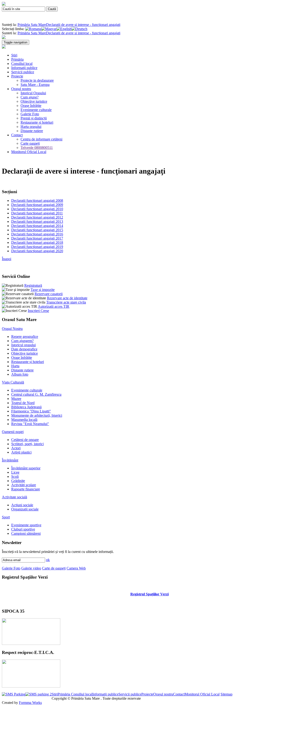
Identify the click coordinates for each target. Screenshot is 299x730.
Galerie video (31, 568)
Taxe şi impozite (43, 290)
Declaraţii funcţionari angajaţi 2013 (37, 222)
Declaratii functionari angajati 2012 (37, 217)
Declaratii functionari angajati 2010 (37, 209)
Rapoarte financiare (25, 489)
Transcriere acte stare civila (66, 302)
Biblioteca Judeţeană (26, 407)
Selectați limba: (13, 29)
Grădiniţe (18, 481)
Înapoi (6, 259)
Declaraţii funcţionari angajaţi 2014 (37, 226)
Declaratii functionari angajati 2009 (37, 205)
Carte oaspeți (30, 143)
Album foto (19, 374)
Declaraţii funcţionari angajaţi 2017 (37, 238)
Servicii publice (22, 72)
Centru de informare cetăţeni (41, 139)
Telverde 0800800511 (37, 148)
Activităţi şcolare (23, 485)
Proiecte (17, 76)
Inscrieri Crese (38, 311)
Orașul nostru (21, 89)
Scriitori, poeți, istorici (27, 444)
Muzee (16, 399)
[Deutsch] (79, 29)
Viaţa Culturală (13, 382)
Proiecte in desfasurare (37, 80)
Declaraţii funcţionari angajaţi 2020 (37, 251)
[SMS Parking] (13, 694)
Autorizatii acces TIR (53, 306)
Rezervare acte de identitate (67, 298)
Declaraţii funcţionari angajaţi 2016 (37, 234)
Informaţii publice (24, 68)
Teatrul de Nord (23, 403)
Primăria (17, 59)
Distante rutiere (32, 131)
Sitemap (226, 694)
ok (48, 560)
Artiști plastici (21, 452)
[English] (64, 29)
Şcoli (15, 477)
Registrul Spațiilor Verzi (149, 594)
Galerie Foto (30, 114)
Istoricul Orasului (33, 93)
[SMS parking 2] (38, 694)
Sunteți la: (10, 25)
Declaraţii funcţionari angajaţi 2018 (37, 242)
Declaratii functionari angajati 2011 (37, 213)
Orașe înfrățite (31, 106)
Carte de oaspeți (54, 568)
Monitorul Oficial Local (28, 152)
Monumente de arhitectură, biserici (36, 415)
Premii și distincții (34, 118)
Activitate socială (14, 497)
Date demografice (24, 349)
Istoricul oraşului (23, 345)
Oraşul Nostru (12, 329)
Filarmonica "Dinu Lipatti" (31, 411)
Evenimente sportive (26, 525)
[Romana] (33, 29)
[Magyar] (49, 29)
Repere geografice (24, 337)
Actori (16, 448)
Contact (17, 135)
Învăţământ (10, 460)
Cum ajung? (30, 97)
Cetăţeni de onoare (25, 440)
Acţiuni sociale (22, 505)
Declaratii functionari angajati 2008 (37, 201)
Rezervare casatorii (49, 294)
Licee (15, 472)
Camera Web (76, 568)
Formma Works (30, 703)
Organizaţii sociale (25, 509)
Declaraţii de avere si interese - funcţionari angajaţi (83, 25)
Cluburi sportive (23, 529)
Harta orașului (31, 127)
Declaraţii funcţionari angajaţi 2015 (37, 230)
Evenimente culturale (36, 110)
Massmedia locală (24, 420)
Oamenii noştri (13, 432)
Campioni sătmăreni (26, 533)
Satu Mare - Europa (35, 85)
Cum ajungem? (22, 341)
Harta (15, 366)
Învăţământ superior (25, 468)
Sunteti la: (9, 33)
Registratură (33, 285)
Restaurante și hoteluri (37, 122)
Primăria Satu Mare (32, 25)
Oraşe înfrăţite (21, 358)
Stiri (14, 55)
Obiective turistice (34, 101)
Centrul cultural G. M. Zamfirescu (36, 394)
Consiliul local (21, 64)
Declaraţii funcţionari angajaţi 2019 (37, 247)
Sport (6, 517)
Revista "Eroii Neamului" (30, 424)
